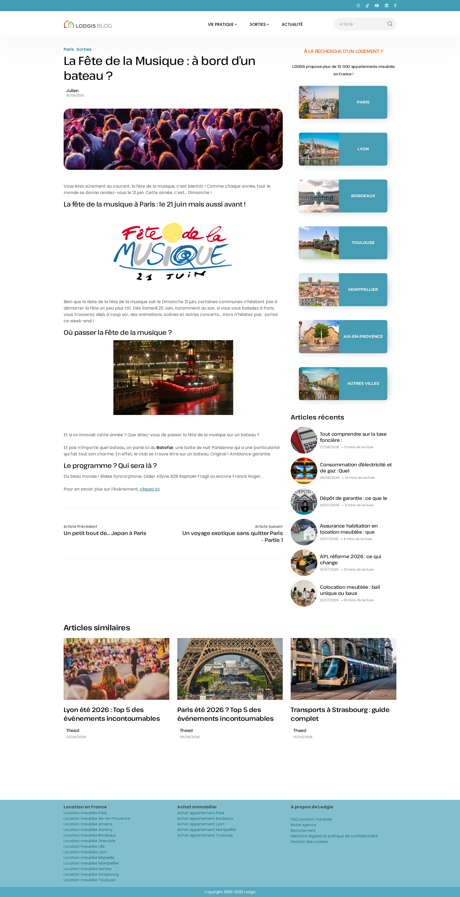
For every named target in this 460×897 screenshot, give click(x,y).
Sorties (258, 24)
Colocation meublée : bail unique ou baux (350, 590)
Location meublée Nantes (88, 868)
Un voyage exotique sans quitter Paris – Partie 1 (232, 537)
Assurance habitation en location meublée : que (349, 528)
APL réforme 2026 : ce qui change (350, 559)
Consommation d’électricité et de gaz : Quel (356, 467)
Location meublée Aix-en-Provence (97, 818)
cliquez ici (149, 489)
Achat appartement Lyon (200, 824)
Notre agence (303, 825)
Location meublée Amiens (88, 824)
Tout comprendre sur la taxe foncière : (353, 437)
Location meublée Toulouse (90, 880)
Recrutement (303, 830)
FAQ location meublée (311, 819)
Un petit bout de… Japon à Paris (105, 533)
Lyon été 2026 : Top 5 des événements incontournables (112, 714)
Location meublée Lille (84, 846)
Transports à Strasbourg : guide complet (340, 714)
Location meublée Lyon (85, 852)
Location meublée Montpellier (91, 863)
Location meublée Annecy (88, 829)
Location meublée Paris (85, 813)
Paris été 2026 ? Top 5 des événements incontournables (225, 714)
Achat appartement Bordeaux (205, 818)
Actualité (292, 24)
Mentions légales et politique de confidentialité (334, 836)
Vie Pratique (221, 24)
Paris (69, 49)
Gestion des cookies (309, 841)
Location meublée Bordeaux (90, 835)
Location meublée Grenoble (90, 840)
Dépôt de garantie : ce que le (353, 498)
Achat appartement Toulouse (205, 835)
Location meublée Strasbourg (91, 874)
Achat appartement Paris (200, 813)
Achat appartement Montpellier (206, 829)
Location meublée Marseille (89, 857)
